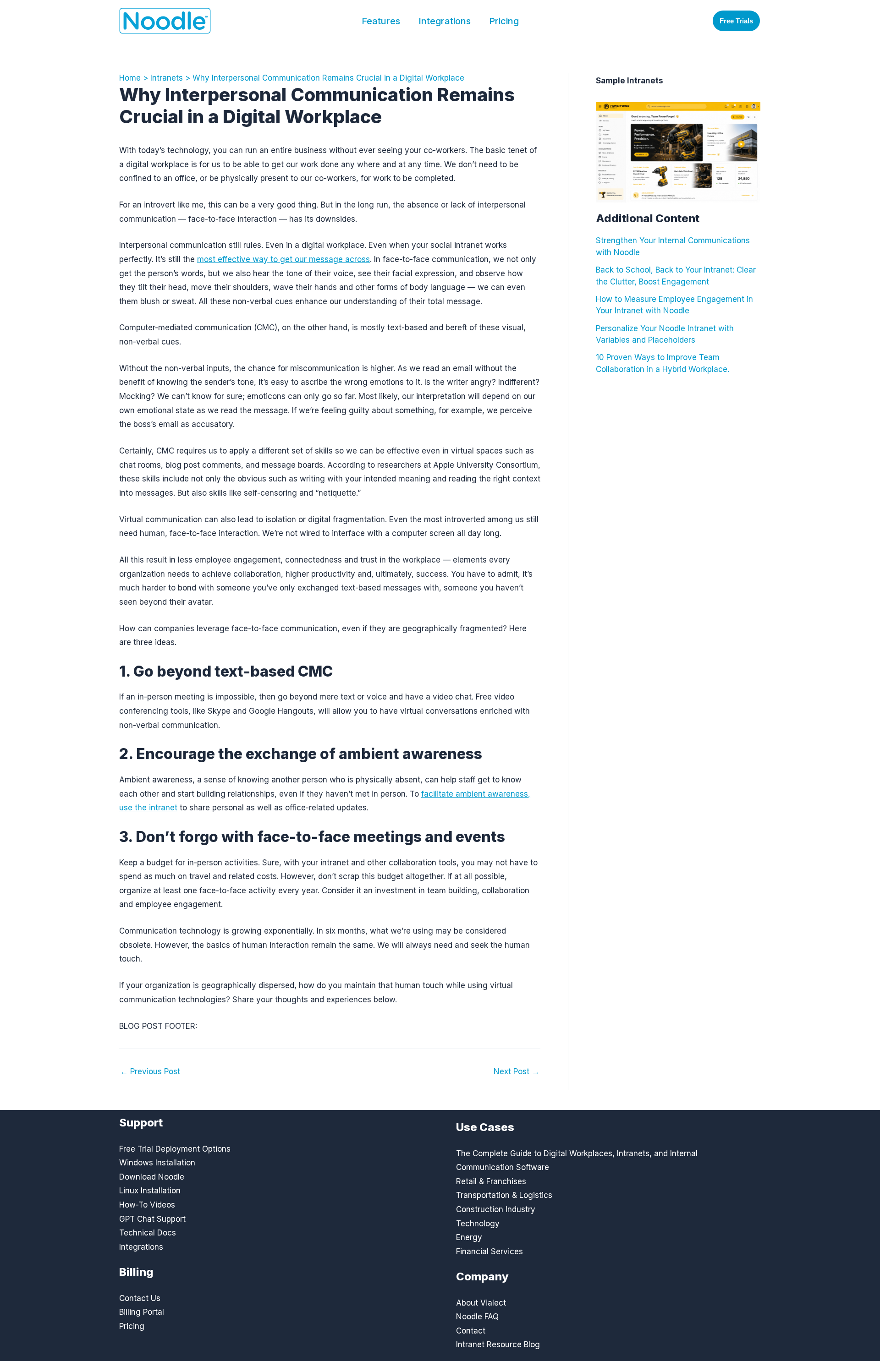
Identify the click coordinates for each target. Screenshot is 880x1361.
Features (381, 21)
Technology (478, 1223)
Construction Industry (495, 1209)
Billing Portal (141, 1312)
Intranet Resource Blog (498, 1344)
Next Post (516, 1072)
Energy (469, 1237)
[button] (736, 21)
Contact (470, 1330)
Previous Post (150, 1072)
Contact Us (139, 1298)
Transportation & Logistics (504, 1195)
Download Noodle (151, 1176)
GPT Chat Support (152, 1219)
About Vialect (481, 1302)
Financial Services (489, 1251)
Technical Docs (147, 1232)
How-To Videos (147, 1204)
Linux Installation (150, 1190)
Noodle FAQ (477, 1316)
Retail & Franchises (491, 1181)
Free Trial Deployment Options (175, 1148)
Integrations (444, 21)
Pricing (504, 21)
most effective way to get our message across (283, 259)
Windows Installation (157, 1162)
